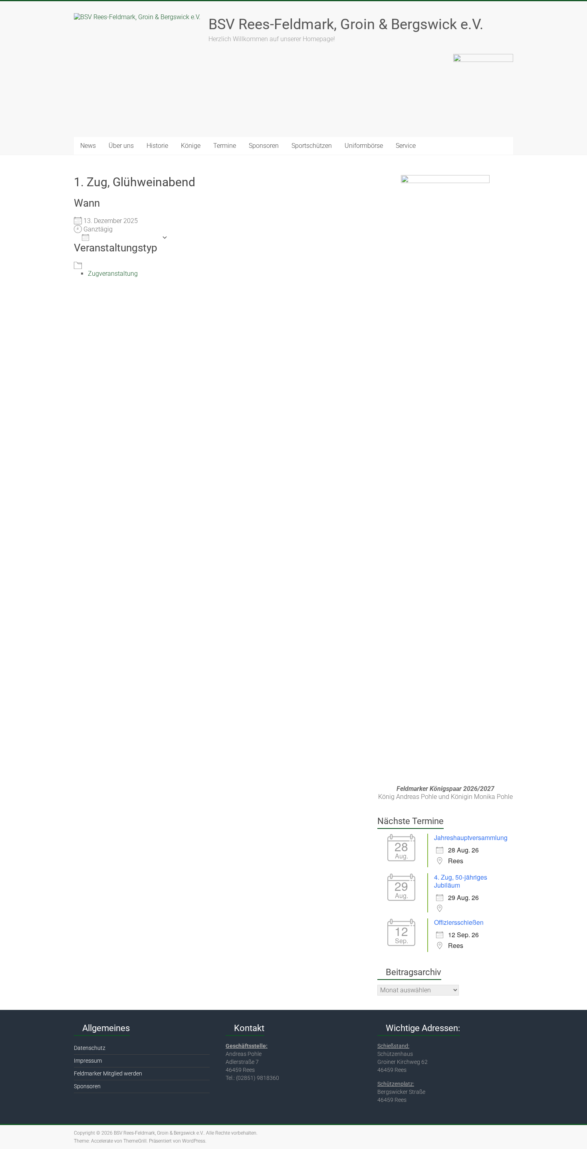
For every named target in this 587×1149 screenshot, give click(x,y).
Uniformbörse (364, 145)
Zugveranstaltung (113, 273)
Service (406, 145)
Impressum (88, 1060)
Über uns (121, 145)
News (88, 145)
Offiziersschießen (459, 922)
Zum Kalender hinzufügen (125, 237)
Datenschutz (89, 1048)
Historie (157, 145)
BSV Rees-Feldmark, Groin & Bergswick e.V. (346, 24)
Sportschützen (312, 145)
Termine (224, 145)
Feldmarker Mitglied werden (108, 1073)
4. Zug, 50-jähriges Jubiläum (460, 881)
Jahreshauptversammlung (471, 837)
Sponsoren (264, 145)
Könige (190, 145)
